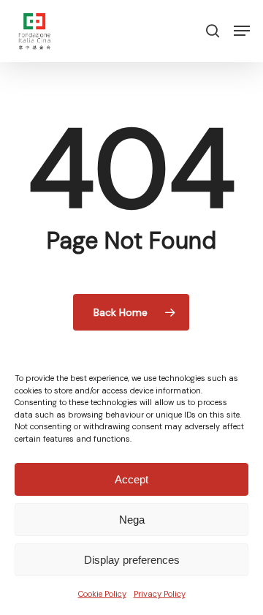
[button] (242, 30)
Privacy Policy (160, 594)
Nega (132, 519)
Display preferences (132, 560)
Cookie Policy (102, 594)
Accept (131, 479)
